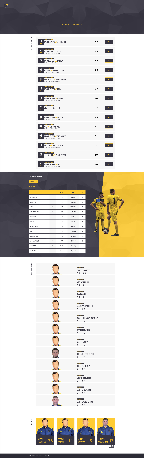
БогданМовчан (61, 440)
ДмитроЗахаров (81, 440)
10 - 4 (96, 164)
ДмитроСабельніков (103, 440)
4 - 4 (96, 98)
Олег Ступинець (83, 282)
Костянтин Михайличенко (87, 318)
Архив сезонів (71, 25)
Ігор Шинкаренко (83, 330)
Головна (64, 25)
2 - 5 (96, 70)
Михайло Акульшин (85, 306)
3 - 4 (96, 51)
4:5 (97, 155)
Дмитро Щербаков (84, 389)
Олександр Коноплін (85, 354)
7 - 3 (96, 108)
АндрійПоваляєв (42, 440)
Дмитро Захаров (83, 270)
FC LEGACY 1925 (80, 267)
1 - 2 (96, 79)
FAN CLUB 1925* (80, 339)
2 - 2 (96, 42)
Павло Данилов (83, 294)
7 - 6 (96, 89)
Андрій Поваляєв (84, 377)
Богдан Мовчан (83, 342)
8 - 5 (96, 60)
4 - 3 (96, 117)
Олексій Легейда (83, 366)
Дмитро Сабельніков (85, 401)
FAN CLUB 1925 (80, 279)
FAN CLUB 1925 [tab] (33, 181)
